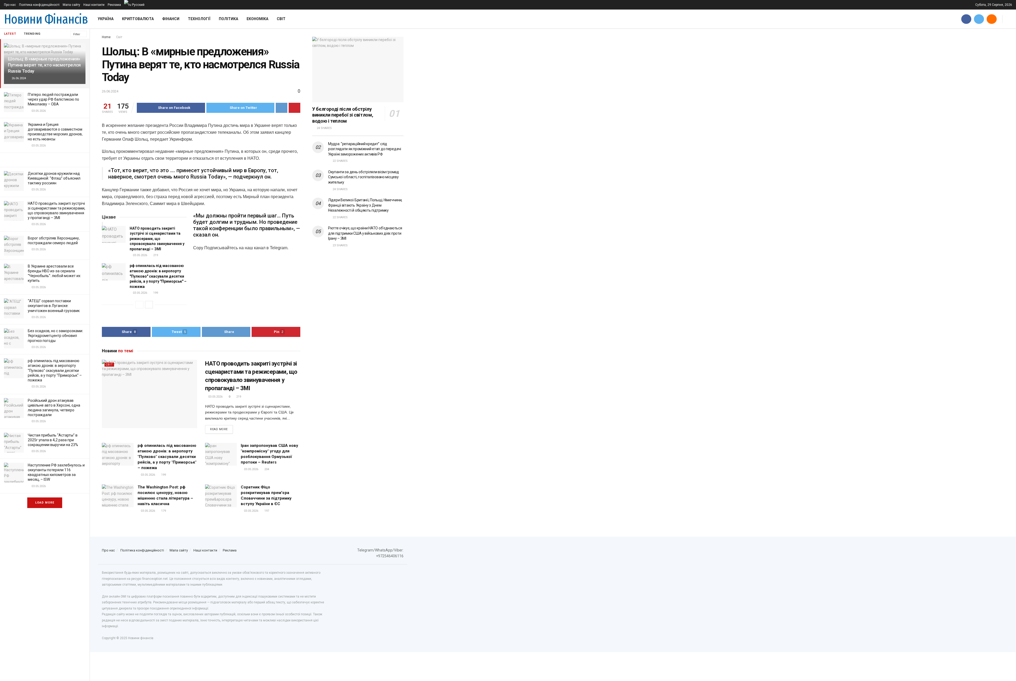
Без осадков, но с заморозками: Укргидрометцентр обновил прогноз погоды (55, 335)
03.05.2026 (139, 255)
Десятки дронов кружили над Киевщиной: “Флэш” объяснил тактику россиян (54, 178)
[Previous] (139, 304)
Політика (228, 19)
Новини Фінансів (46, 19)
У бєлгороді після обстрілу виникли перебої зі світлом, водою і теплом (342, 115)
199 (155, 293)
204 (266, 469)
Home (106, 37)
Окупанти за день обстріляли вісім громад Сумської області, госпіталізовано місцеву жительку (363, 177)
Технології (199, 19)
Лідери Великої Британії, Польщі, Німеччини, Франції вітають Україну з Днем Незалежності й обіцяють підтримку (365, 205)
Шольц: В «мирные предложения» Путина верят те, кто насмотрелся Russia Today (44, 65)
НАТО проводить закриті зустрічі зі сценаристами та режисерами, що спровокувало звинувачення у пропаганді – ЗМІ (157, 238)
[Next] (149, 304)
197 (266, 511)
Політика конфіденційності (39, 5)
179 (163, 511)
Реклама (114, 5)
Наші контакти (94, 5)
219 (155, 255)
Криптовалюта (138, 19)
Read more (219, 429)
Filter (76, 34)
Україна (106, 19)
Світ (281, 19)
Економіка (257, 19)
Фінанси (170, 19)
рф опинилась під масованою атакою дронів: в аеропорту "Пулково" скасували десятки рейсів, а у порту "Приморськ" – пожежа (55, 370)
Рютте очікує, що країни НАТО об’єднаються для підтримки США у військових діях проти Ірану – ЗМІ (365, 233)
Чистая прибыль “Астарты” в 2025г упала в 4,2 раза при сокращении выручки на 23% (53, 440)
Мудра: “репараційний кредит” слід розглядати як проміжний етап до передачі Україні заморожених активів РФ (364, 149)
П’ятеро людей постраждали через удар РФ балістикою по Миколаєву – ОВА (53, 99)
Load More (44, 502)
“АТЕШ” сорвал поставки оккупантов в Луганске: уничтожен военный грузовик (54, 306)
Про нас (10, 5)
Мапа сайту (71, 5)
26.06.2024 (110, 91)
